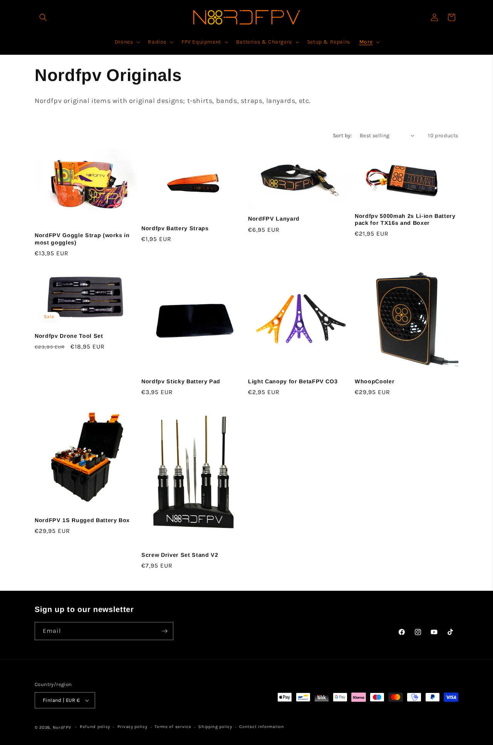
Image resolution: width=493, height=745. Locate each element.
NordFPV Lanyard (274, 219)
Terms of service (172, 726)
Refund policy (95, 726)
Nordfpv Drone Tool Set (69, 336)
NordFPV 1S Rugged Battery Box (82, 520)
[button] (43, 17)
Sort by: (342, 135)
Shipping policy (215, 726)
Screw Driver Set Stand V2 (179, 555)
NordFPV (62, 727)
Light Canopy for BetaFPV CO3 (292, 381)
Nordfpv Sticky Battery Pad (180, 381)
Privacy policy (132, 726)
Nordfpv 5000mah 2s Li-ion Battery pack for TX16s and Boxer (405, 219)
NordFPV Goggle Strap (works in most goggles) (82, 238)
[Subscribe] (164, 631)
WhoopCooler (374, 381)
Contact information (261, 726)
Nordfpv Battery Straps (175, 228)
